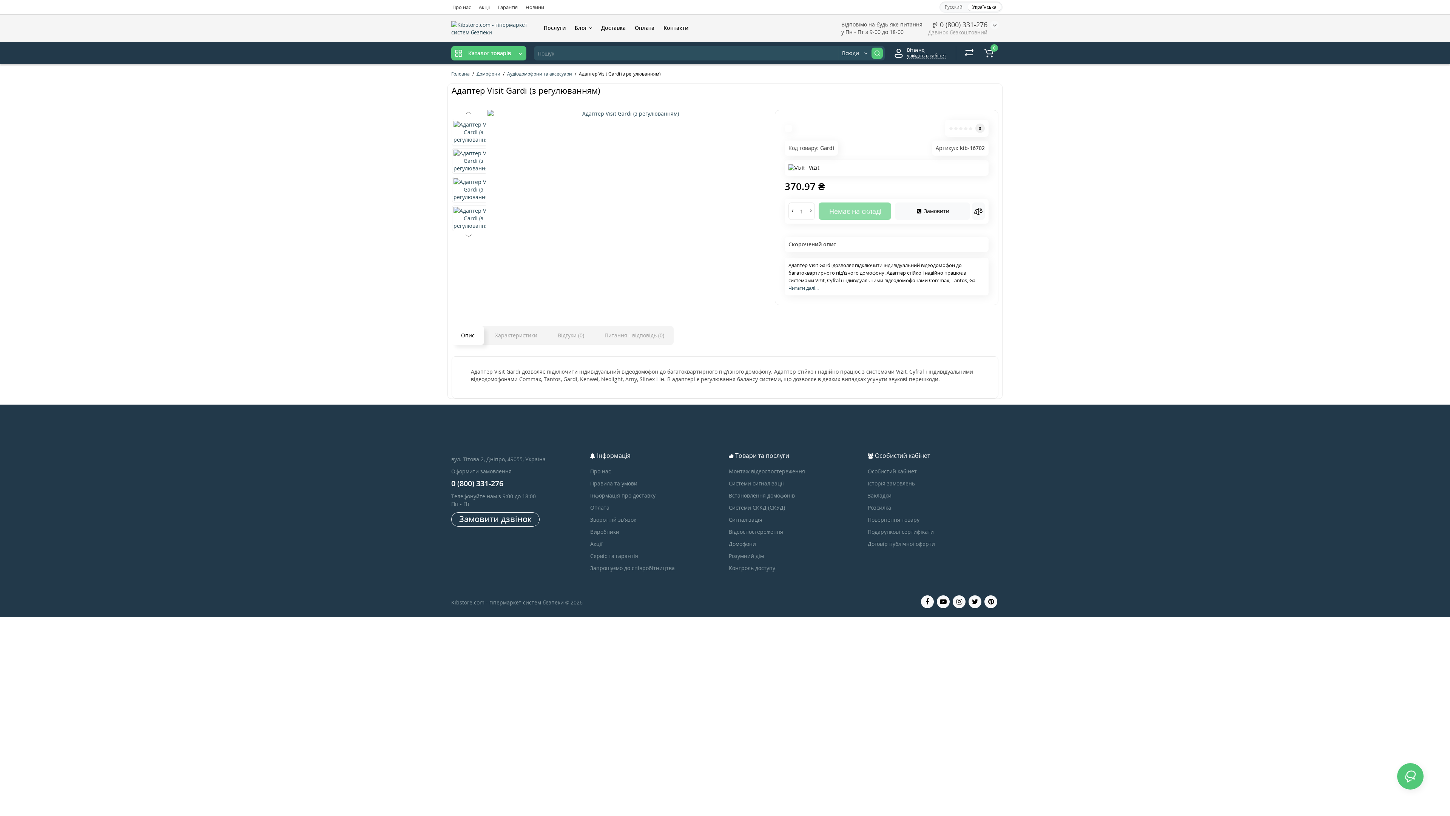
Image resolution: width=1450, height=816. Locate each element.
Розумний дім (746, 555)
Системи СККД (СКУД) (757, 507)
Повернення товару (893, 519)
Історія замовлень (891, 483)
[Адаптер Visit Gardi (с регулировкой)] (627, 113)
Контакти (675, 27)
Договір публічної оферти (901, 543)
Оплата (644, 27)
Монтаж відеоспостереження (767, 471)
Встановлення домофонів (762, 495)
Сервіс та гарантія (614, 555)
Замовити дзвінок (495, 518)
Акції (484, 7)
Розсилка (879, 507)
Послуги (555, 27)
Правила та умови (613, 483)
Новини (535, 7)
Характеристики (516, 335)
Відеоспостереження (756, 531)
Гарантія (508, 7)
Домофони (742, 543)
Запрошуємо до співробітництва (632, 568)
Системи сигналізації (756, 483)
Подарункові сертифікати (901, 531)
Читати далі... (803, 287)
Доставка (613, 27)
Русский (954, 7)
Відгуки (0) (571, 335)
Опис (468, 335)
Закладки (880, 495)
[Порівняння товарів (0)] (969, 53)
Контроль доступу (752, 568)
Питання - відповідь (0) (634, 335)
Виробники (604, 531)
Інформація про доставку (623, 495)
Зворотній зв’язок (613, 519)
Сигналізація (745, 519)
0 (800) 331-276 (962, 24)
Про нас (461, 7)
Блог (582, 27)
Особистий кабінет (892, 471)
